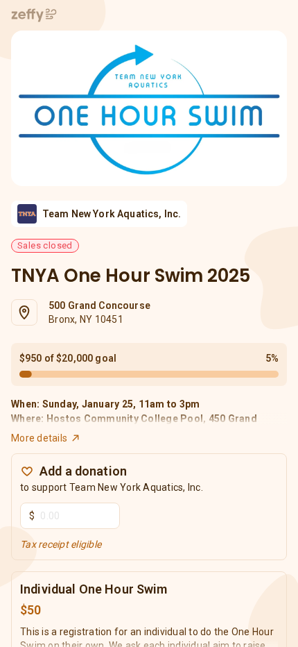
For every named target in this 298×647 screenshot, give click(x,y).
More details (39, 438)
